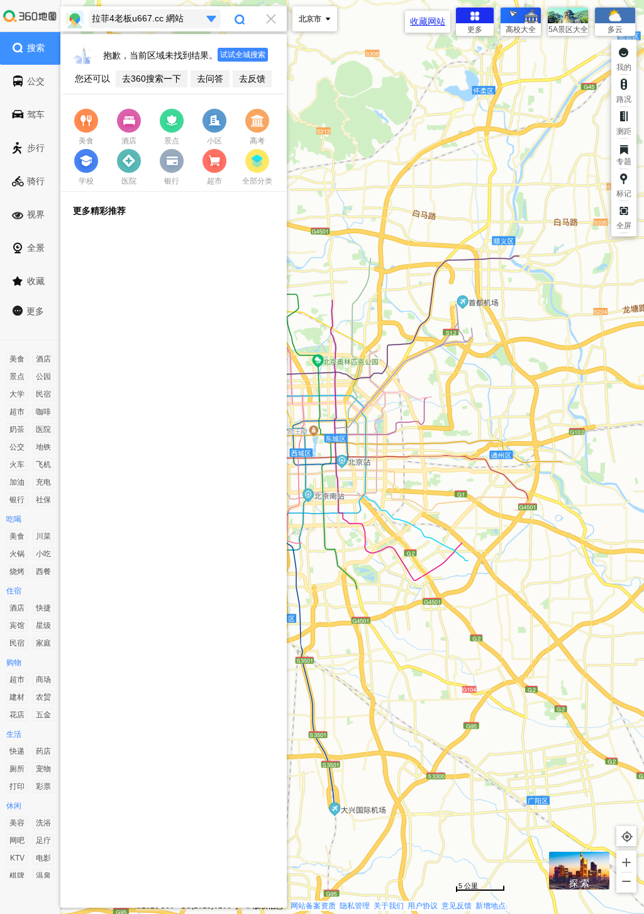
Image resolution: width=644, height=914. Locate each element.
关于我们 (389, 905)
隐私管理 (355, 905)
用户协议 (423, 905)
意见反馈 (456, 905)
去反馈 (252, 79)
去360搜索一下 (151, 79)
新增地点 (490, 905)
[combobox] (173, 18)
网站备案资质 (313, 905)
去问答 (210, 79)
